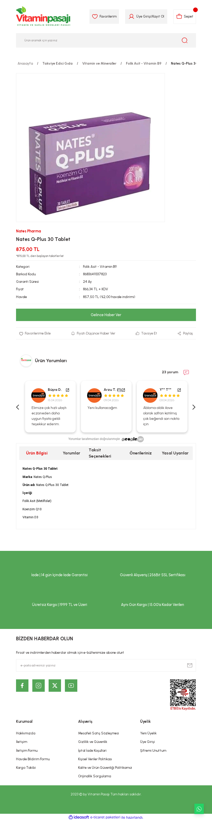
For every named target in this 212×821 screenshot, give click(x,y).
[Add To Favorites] (35, 333)
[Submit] (190, 665)
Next (193, 406)
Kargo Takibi (26, 767)
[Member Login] (131, 16)
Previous (18, 406)
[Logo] (43, 16)
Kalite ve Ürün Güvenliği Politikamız (105, 767)
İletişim (21, 742)
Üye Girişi (143, 16)
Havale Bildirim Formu (33, 759)
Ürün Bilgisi (37, 453)
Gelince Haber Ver (106, 315)
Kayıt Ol (158, 16)
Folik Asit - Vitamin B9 (100, 266)
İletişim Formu (26, 750)
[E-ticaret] (105, 817)
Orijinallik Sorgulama (94, 776)
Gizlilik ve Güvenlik (92, 742)
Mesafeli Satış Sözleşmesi (98, 733)
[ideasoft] (79, 817)
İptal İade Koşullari (92, 750)
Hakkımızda (25, 733)
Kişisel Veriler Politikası (95, 759)
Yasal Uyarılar (175, 453)
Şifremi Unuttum (153, 750)
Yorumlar (71, 453)
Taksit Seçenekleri (100, 453)
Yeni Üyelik (148, 733)
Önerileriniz (141, 453)
